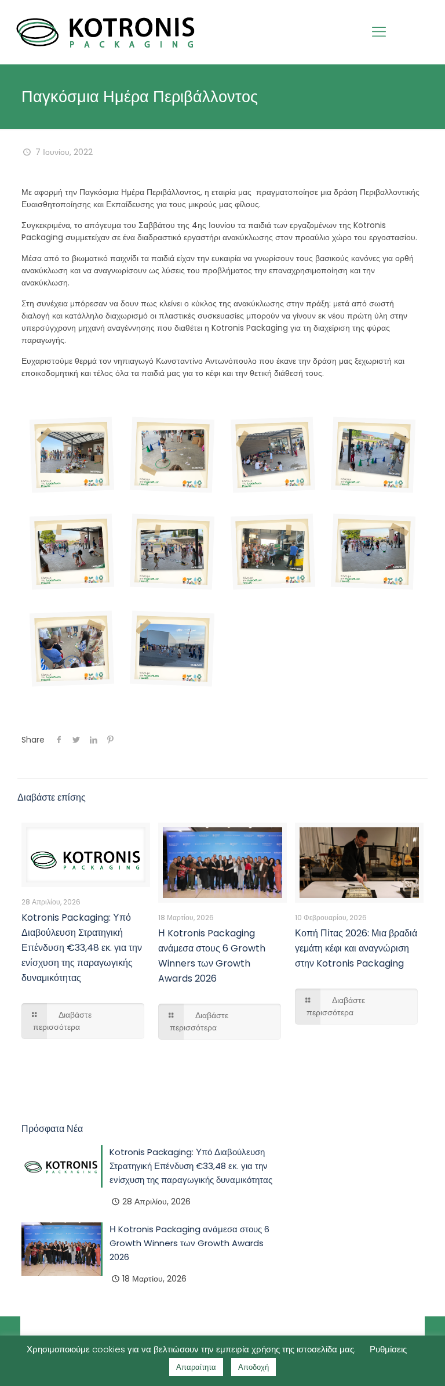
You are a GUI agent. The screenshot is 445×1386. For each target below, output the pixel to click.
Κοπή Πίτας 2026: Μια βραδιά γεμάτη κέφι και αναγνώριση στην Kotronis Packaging (356, 948)
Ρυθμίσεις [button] (388, 1349)
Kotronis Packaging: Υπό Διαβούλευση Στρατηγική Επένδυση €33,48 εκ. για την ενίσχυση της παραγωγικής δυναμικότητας (81, 948)
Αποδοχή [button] (253, 1367)
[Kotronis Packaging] (106, 32)
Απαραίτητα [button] (196, 1367)
